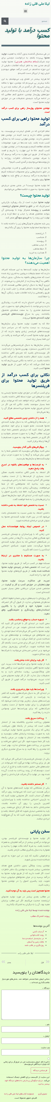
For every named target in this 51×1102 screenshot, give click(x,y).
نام (47, 1024)
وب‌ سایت (45, 1047)
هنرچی (18, 62)
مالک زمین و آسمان (35, 942)
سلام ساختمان (31, 62)
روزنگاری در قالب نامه (34, 945)
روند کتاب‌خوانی (37, 935)
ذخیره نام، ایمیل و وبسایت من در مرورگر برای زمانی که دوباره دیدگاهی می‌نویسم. (27, 1063)
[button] (25, 11)
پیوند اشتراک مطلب (40, 916)
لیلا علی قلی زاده (37, 4)
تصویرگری (42, 1094)
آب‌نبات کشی (38, 931)
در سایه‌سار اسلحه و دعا (33, 938)
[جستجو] (4, 21)
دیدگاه (46, 988)
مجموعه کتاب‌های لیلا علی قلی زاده (19, 1094)
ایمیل (46, 1036)
